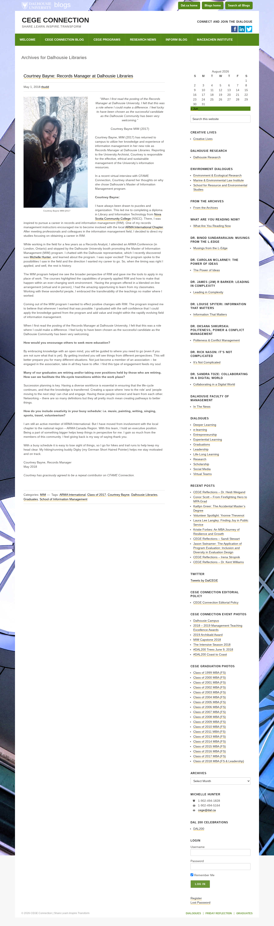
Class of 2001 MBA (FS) (209, 682)
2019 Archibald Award (208, 634)
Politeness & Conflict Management (216, 340)
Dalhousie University (36, 5)
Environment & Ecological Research (217, 175)
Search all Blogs (239, 5)
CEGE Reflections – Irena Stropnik (216, 557)
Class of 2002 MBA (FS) (209, 687)
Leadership (200, 449)
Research (199, 459)
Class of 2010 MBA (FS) (209, 726)
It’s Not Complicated (206, 362)
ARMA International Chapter (144, 227)
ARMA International (73, 494)
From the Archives (205, 207)
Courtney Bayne (119, 494)
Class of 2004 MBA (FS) (209, 697)
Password (197, 861)
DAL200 (198, 828)
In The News (201, 406)
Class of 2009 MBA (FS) (209, 721)
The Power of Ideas (206, 270)
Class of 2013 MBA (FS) (209, 736)
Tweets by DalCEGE (204, 580)
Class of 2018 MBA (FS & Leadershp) (218, 761)
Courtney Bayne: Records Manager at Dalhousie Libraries (78, 76)
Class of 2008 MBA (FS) (209, 717)
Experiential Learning (207, 439)
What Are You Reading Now (212, 226)
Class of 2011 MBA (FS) (209, 731)
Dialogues (193, 913)
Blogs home (213, 5)
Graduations (201, 444)
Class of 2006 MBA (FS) (209, 707)
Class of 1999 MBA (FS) (209, 672)
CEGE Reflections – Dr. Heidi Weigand (219, 492)
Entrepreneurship (205, 434)
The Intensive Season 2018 (212, 644)
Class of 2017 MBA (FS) (209, 756)
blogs (62, 5)
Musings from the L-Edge (210, 248)
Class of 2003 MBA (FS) (209, 692)
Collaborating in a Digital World (214, 384)
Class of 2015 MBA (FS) (209, 746)
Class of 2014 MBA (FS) (209, 741)
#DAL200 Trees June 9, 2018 (213, 649)
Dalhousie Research (207, 157)
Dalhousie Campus (206, 620)
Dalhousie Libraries (144, 494)
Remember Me (203, 875)
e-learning (200, 429)
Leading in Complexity (208, 292)
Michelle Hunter (40, 257)
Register (196, 898)
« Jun (194, 108)
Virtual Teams (202, 474)
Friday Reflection (219, 913)
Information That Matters (210, 314)
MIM (43, 494)
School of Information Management (63, 499)
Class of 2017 (96, 494)
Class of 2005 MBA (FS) (209, 702)
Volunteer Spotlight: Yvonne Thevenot (218, 515)
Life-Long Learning (206, 454)
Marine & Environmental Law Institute (218, 180)
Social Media (202, 469)
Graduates (31, 499)
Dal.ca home (189, 5)
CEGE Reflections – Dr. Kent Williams (218, 562)
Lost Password (200, 902)
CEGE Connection (55, 20)
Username (198, 847)
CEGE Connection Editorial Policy (215, 602)
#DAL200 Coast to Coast (210, 654)
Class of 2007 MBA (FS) (209, 712)
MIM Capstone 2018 (207, 639)
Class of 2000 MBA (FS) (209, 677)
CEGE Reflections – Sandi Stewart (216, 538)
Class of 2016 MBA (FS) (209, 751)
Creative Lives (203, 139)
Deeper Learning (204, 424)
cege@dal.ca (207, 810)
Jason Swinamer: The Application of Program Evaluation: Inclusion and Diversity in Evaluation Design (217, 548)
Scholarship (201, 464)
